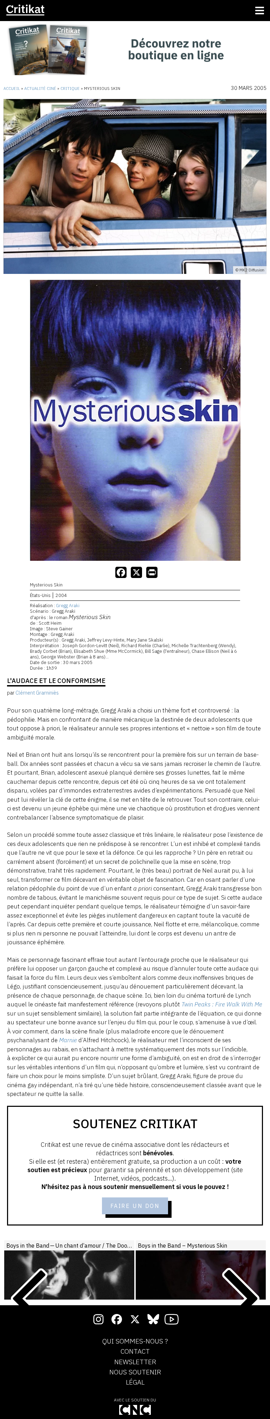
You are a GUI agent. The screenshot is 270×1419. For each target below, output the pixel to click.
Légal (135, 1382)
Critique (70, 88)
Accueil (12, 88)
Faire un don (135, 1205)
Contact (135, 1351)
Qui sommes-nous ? (135, 1341)
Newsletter (135, 1362)
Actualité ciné (40, 88)
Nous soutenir (135, 1372)
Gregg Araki (67, 606)
